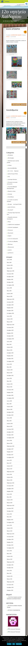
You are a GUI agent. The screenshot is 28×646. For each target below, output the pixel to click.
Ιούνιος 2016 (9, 474)
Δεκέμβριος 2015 (10, 488)
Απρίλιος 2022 (10, 369)
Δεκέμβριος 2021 (10, 375)
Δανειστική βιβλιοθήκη (12, 168)
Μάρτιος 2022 (9, 372)
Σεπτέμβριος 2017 (10, 457)
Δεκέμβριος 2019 (10, 412)
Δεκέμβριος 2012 (10, 539)
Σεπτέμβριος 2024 (10, 313)
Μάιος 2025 (9, 290)
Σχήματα (9, 235)
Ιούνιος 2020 (9, 401)
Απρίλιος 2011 (9, 576)
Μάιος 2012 (9, 553)
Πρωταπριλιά (10, 233)
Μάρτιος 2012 (9, 559)
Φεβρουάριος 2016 (10, 482)
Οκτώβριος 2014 (10, 511)
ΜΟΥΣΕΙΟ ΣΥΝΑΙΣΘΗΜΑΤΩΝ (14, 610)
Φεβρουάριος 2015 (10, 505)
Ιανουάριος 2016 (10, 485)
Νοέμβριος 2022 (10, 355)
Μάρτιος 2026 (9, 268)
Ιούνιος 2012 (9, 550)
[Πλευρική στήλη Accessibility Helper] (26, 3)
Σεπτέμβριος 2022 (10, 361)
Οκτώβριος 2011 (10, 567)
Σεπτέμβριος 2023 (10, 338)
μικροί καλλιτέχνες (11, 207)
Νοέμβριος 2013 (10, 519)
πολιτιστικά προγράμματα (13, 227)
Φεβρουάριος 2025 (10, 299)
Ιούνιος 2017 (9, 460)
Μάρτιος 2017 (9, 468)
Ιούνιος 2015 (9, 494)
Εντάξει (9, 644)
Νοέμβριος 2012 (10, 542)
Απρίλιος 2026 (10, 265)
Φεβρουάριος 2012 (10, 562)
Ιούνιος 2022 (9, 364)
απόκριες (8, 36)
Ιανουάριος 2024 (10, 327)
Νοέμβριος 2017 (10, 451)
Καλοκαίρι (10, 194)
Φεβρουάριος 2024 (10, 324)
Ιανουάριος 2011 (10, 584)
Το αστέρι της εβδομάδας (13, 241)
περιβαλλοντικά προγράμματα (14, 224)
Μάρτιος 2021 (9, 386)
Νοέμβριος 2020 (10, 392)
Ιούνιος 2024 (9, 316)
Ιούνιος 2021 (9, 378)
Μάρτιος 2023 (9, 350)
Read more (18, 644)
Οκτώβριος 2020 (10, 395)
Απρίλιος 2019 (10, 423)
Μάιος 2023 (9, 344)
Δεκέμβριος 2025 (10, 276)
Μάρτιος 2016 (9, 480)
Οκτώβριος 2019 (10, 415)
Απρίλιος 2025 (10, 293)
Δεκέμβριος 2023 (10, 330)
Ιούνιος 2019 (9, 417)
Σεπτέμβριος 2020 (10, 398)
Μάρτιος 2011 (9, 579)
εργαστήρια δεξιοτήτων (12, 179)
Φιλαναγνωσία (11, 247)
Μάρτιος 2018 (9, 443)
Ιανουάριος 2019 (10, 429)
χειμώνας (8, 117)
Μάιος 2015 (9, 497)
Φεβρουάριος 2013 (10, 533)
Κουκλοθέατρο (11, 196)
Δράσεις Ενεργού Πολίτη (13, 173)
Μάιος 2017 (9, 463)
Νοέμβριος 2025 (10, 279)
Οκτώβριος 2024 (10, 310)
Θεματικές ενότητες (11, 191)
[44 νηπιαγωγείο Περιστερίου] (13, 631)
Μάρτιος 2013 (9, 530)
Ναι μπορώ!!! (10, 209)
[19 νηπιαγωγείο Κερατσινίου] (12, 626)
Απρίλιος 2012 (10, 556)
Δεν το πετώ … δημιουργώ (13, 170)
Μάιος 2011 (9, 573)
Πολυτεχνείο (10, 230)
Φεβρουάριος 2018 (10, 446)
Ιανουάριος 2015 (10, 508)
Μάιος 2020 (9, 403)
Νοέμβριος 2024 (10, 307)
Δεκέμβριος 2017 (10, 449)
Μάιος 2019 (9, 420)
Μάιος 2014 (9, 516)
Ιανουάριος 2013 (10, 536)
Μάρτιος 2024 (9, 321)
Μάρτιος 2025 (9, 296)
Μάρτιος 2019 (9, 426)
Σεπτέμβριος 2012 (10, 547)
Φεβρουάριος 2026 (10, 270)
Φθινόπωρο (10, 244)
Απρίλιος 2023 (10, 347)
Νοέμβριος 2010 (10, 590)
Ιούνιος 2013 (9, 525)
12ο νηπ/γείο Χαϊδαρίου (13, 14)
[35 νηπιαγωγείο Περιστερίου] (13, 629)
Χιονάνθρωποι (12, 110)
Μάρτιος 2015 (9, 502)
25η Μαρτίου (10, 155)
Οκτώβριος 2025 (10, 282)
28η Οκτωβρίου (11, 158)
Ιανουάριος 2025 (10, 302)
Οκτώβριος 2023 (10, 335)
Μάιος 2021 (9, 381)
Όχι (13, 644)
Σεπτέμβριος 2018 (10, 437)
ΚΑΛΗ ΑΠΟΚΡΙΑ (13, 29)
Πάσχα (9, 221)
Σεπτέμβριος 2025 (10, 285)
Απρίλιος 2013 (10, 528)
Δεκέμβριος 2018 (10, 432)
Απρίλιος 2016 (10, 477)
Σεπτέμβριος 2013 (10, 522)
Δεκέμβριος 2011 (10, 564)
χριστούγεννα (10, 252)
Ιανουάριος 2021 (10, 389)
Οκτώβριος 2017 (10, 454)
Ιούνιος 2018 (9, 440)
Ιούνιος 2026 (9, 259)
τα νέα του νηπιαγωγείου (13, 238)
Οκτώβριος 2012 (10, 545)
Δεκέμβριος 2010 (10, 587)
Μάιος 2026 (9, 262)
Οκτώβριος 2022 (10, 358)
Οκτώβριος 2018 (10, 434)
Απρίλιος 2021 (10, 384)
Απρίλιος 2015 (10, 499)
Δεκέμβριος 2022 (10, 352)
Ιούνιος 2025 (9, 287)
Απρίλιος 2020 (10, 406)
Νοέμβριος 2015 (10, 491)
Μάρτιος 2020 (9, 409)
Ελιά (9, 176)
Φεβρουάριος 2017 (10, 471)
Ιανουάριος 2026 (10, 273)
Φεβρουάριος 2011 (10, 581)
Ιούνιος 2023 (9, 341)
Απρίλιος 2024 (10, 318)
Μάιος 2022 (9, 367)
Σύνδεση (7, 1)
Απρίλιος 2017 (10, 465)
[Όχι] (26, 641)
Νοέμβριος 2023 (10, 333)
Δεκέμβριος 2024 (10, 304)
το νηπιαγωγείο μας (21, 4)
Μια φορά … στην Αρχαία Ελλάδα (14, 204)
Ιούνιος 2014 (9, 514)
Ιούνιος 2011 (9, 570)
